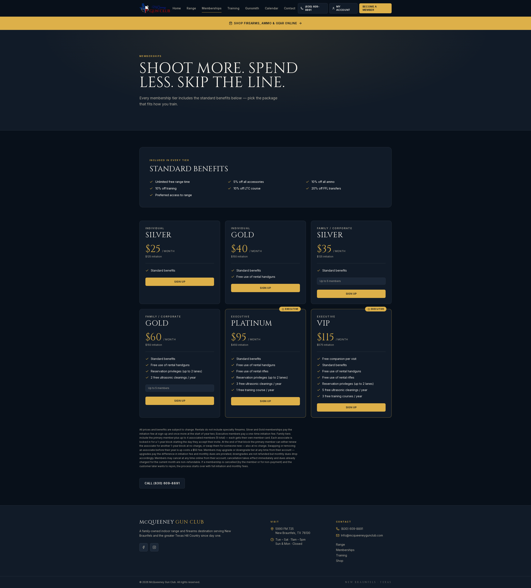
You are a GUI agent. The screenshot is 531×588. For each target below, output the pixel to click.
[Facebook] (143, 547)
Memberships (212, 8)
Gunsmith (252, 8)
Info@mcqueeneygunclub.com (362, 535)
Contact (289, 8)
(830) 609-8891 (312, 8)
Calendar (271, 8)
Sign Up (179, 281)
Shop (339, 560)
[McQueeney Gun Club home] (154, 8)
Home (177, 8)
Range (191, 8)
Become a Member (370, 8)
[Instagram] (154, 547)
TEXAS (386, 582)
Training (233, 8)
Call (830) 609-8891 (162, 483)
